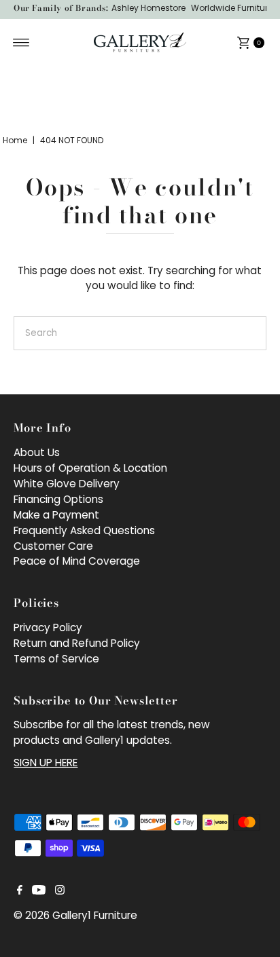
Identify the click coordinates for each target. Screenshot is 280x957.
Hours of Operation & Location (90, 468)
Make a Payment (56, 515)
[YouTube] (39, 891)
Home (15, 140)
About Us (37, 452)
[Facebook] (19, 891)
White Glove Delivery (67, 483)
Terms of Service (56, 659)
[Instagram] (60, 891)
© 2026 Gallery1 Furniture (75, 915)
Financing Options (58, 499)
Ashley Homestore (148, 8)
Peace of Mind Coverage (77, 561)
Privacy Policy (48, 627)
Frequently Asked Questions (84, 530)
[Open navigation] (21, 43)
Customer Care (53, 546)
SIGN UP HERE (45, 762)
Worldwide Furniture (232, 8)
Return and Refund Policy (77, 643)
